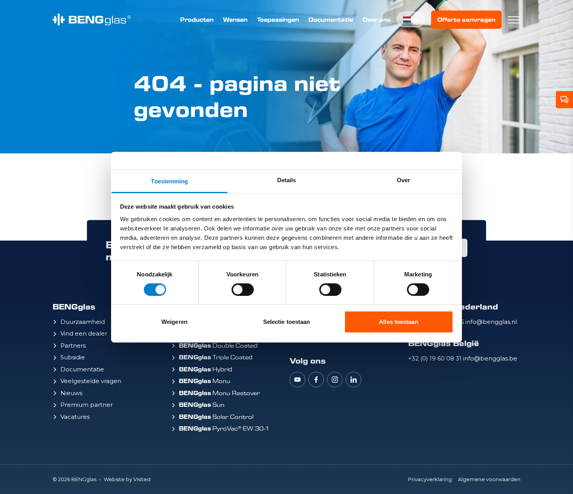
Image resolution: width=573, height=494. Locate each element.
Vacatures (75, 416)
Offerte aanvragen (466, 19)
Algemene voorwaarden (489, 479)
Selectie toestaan (286, 321)
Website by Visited (127, 479)
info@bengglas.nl (491, 321)
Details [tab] (286, 179)
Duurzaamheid (82, 321)
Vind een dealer (83, 333)
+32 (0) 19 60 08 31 (435, 358)
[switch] (243, 289)
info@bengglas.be (490, 358)
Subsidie (72, 357)
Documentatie (330, 19)
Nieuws (71, 393)
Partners (73, 345)
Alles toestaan (398, 321)
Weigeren (174, 321)
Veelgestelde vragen (90, 381)
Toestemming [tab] (169, 181)
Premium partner (86, 404)
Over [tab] (403, 179)
